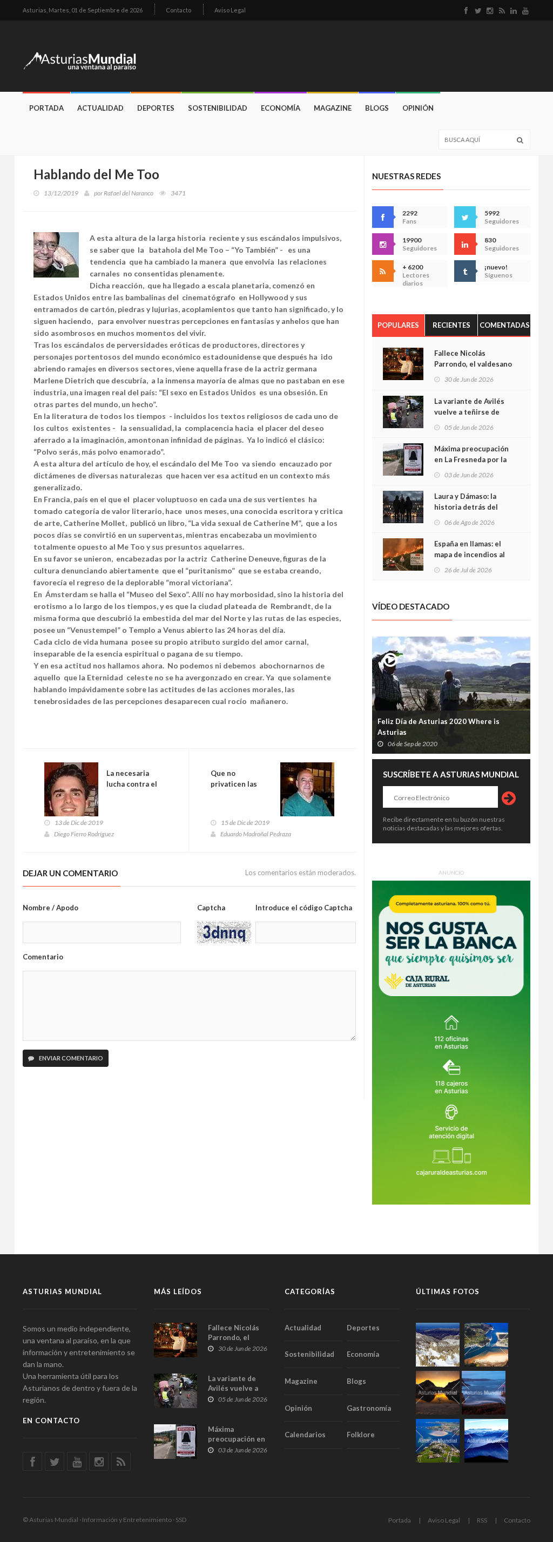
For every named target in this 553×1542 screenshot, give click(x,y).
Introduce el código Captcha (303, 907)
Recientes (451, 325)
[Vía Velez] (483, 1393)
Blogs (377, 108)
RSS (482, 1520)
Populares (398, 325)
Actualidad (100, 108)
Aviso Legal (230, 9)
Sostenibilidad (217, 108)
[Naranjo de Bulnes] (438, 1345)
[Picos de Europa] (486, 1441)
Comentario (43, 956)
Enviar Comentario (70, 1057)
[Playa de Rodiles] (486, 1345)
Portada (46, 108)
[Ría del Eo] (438, 1441)
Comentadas (505, 325)
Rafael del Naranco (128, 193)
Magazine (333, 108)
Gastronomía (369, 1408)
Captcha (211, 907)
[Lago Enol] (438, 1393)
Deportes (155, 108)
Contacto (178, 9)
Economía (280, 108)
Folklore (361, 1434)
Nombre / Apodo (50, 907)
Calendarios (305, 1434)
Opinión (418, 108)
